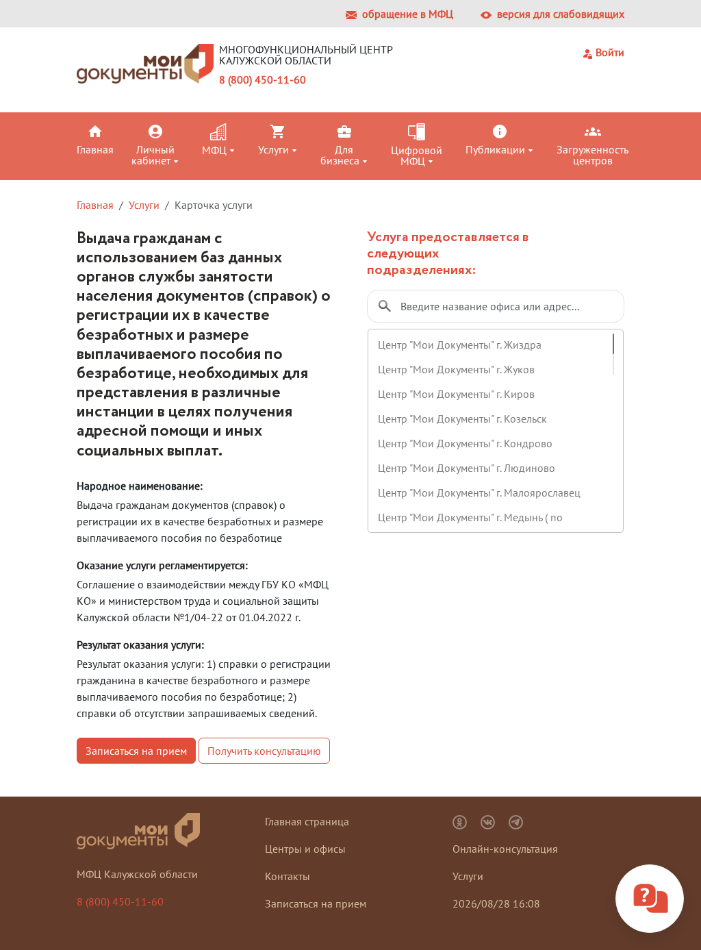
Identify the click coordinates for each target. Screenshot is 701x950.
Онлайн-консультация (505, 848)
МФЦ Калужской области (137, 874)
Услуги (144, 205)
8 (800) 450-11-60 (262, 79)
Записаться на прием (136, 751)
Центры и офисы (305, 848)
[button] (101, 139)
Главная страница (307, 821)
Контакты (287, 876)
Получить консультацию (264, 751)
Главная (95, 205)
